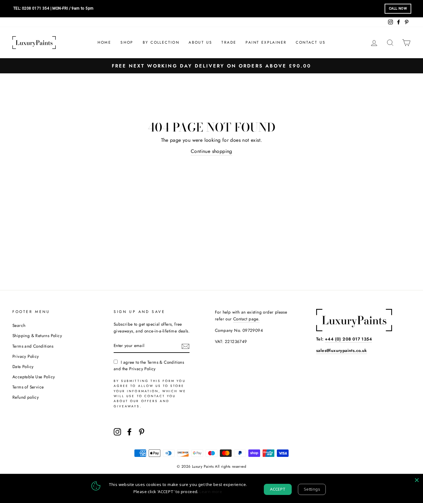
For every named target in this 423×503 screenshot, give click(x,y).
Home (104, 42)
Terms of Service (28, 387)
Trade (228, 42)
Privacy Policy (25, 356)
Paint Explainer (266, 42)
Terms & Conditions (165, 362)
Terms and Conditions (32, 346)
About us (200, 42)
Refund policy (25, 397)
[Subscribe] (185, 346)
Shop (126, 42)
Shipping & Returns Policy (37, 335)
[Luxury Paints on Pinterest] (141, 432)
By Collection (161, 42)
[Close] (417, 480)
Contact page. (246, 319)
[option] (211, 65)
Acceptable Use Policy (33, 377)
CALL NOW (398, 9)
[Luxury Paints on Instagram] (117, 432)
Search (18, 325)
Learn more (210, 491)
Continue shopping (211, 151)
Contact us (310, 42)
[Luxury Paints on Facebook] (129, 432)
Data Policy (22, 366)
